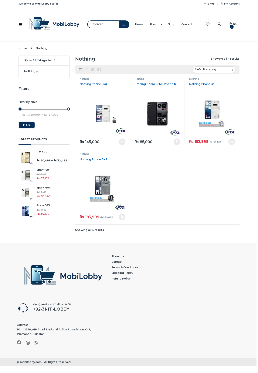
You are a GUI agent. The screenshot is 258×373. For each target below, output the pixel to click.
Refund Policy (121, 278)
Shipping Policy (122, 273)
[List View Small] (99, 69)
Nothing (85, 78)
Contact (186, 24)
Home (139, 24)
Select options (120, 142)
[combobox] (103, 24)
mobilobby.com (31, 362)
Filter (26, 125)
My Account (231, 3)
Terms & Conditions (124, 267)
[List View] (92, 69)
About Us (155, 24)
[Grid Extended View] (86, 69)
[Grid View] (80, 69)
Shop (211, 3)
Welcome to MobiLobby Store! (38, 3)
